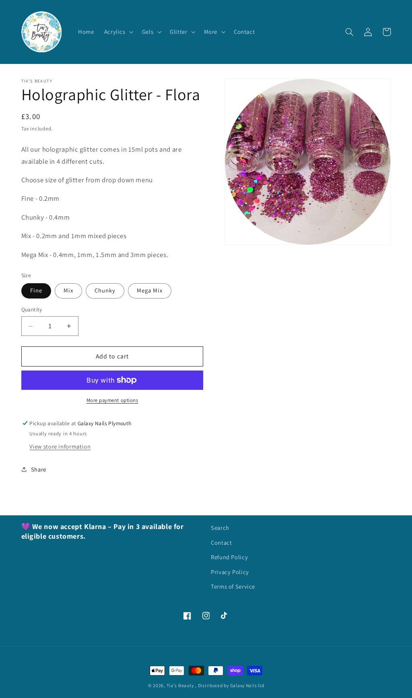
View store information (60, 446)
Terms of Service (233, 586)
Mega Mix (150, 290)
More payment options (112, 400)
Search (220, 527)
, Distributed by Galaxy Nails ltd (229, 685)
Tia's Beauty (180, 685)
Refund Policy (229, 557)
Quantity (31, 309)
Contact (221, 542)
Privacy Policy (230, 572)
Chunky (105, 290)
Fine (36, 290)
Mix (68, 290)
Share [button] (38, 469)
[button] (118, 32)
